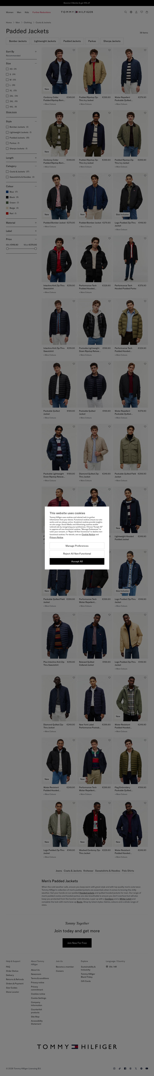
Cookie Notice (88, 534)
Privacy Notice (56, 537)
